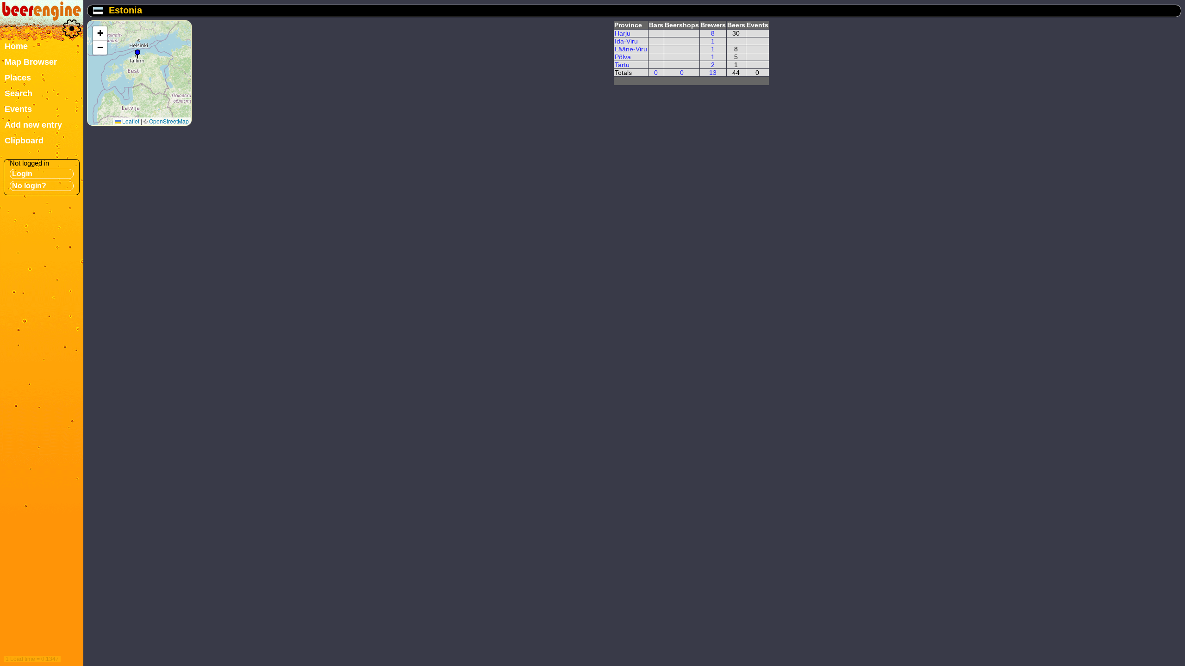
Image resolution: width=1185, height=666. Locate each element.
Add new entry (33, 125)
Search (18, 93)
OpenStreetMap (169, 121)
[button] (137, 54)
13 (713, 72)
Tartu (622, 64)
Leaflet (130, 121)
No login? (29, 186)
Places (18, 77)
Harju (622, 33)
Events (18, 109)
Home (16, 46)
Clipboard (24, 140)
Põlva (623, 57)
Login (22, 174)
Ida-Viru (626, 41)
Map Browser (31, 62)
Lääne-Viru (631, 49)
